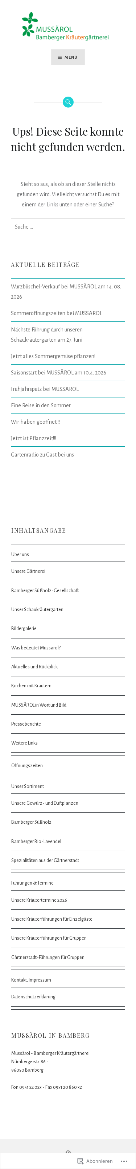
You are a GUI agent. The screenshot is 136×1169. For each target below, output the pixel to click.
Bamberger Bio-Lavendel (36, 841)
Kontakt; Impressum (31, 980)
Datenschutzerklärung (33, 996)
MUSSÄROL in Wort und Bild (38, 705)
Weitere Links (24, 743)
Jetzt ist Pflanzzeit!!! (33, 438)
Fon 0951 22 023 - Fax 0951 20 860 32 (46, 1087)
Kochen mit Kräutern (31, 685)
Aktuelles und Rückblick (34, 666)
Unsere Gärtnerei (28, 571)
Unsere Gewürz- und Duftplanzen (44, 803)
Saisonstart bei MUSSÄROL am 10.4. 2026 (58, 373)
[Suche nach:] (68, 226)
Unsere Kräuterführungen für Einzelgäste (51, 919)
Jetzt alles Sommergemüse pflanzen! (53, 356)
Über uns (20, 554)
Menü (71, 57)
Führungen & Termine (32, 883)
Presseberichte (26, 724)
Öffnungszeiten (27, 765)
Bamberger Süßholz (31, 822)
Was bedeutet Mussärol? (36, 647)
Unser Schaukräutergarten (37, 609)
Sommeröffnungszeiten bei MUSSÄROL (56, 313)
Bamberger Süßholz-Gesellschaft (45, 590)
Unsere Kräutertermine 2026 (39, 900)
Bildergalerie (24, 628)
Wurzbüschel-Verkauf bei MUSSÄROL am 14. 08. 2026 (66, 292)
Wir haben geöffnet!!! (35, 422)
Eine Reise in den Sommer (41, 405)
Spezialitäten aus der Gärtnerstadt (45, 860)
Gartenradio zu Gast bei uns (42, 455)
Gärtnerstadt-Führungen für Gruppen (48, 957)
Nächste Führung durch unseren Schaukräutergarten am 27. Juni (47, 335)
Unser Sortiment (27, 786)
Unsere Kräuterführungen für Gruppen (49, 938)
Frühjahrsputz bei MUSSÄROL (45, 389)
